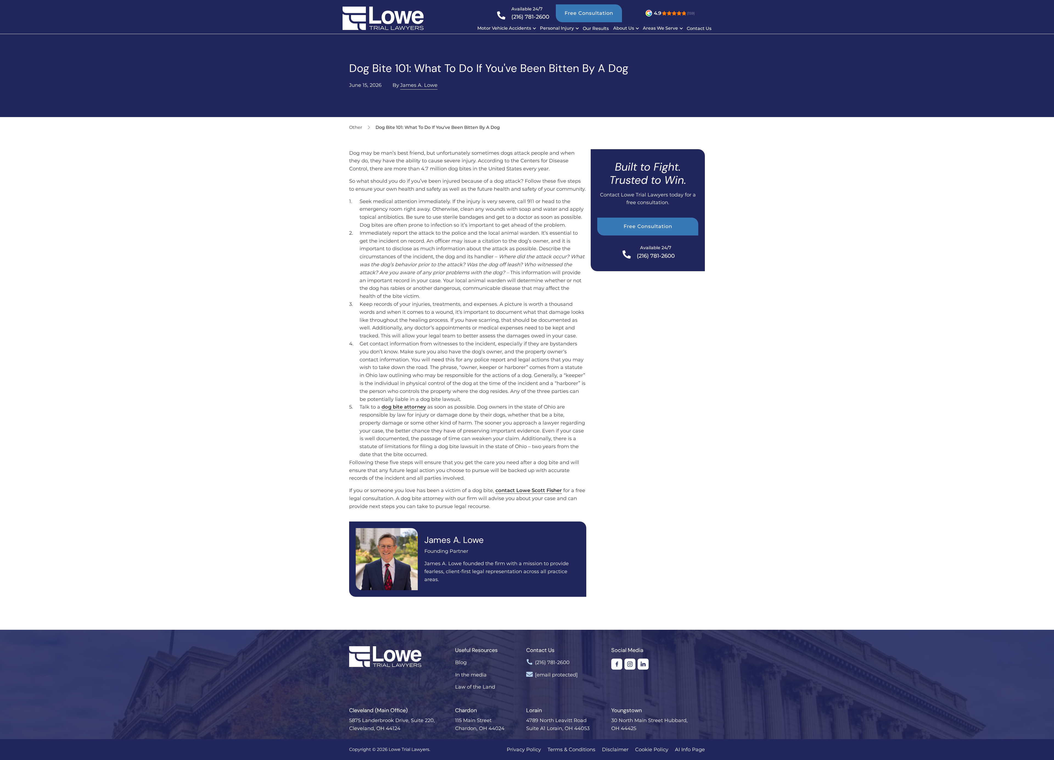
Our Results (596, 28)
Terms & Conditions (571, 750)
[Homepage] (370, 18)
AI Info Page (690, 750)
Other (355, 127)
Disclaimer (615, 750)
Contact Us (699, 28)
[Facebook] (616, 664)
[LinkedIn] (643, 664)
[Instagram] (629, 664)
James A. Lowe (419, 85)
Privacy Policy (524, 750)
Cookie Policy (651, 750)
